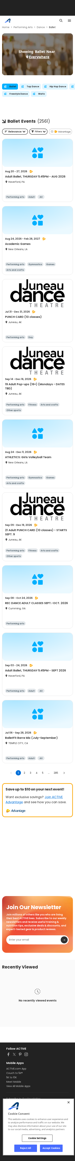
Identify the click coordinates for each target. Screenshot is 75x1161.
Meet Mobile (13, 1082)
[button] (38, 132)
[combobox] (15, 132)
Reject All (25, 1148)
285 (56, 773)
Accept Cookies (51, 1148)
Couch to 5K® (14, 1073)
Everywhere (39, 56)
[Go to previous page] (11, 772)
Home (5, 27)
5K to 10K (11, 1077)
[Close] (68, 1102)
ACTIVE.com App (16, 1068)
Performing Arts (23, 27)
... (49, 773)
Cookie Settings (37, 1138)
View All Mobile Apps (18, 1086)
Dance (41, 27)
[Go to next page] (64, 772)
